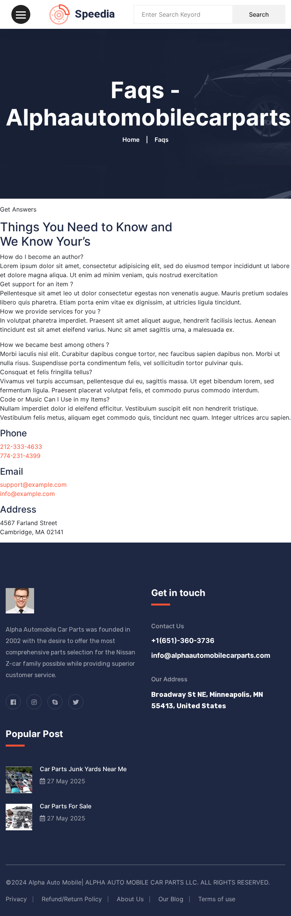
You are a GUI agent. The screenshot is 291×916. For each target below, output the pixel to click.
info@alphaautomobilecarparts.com (210, 655)
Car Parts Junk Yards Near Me (83, 769)
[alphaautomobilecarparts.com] (82, 13)
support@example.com (33, 484)
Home (132, 139)
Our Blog (170, 899)
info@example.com (27, 493)
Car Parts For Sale (65, 806)
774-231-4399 (20, 456)
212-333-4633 (21, 446)
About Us (130, 899)
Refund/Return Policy (72, 899)
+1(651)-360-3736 (182, 641)
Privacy (16, 899)
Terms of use (216, 899)
